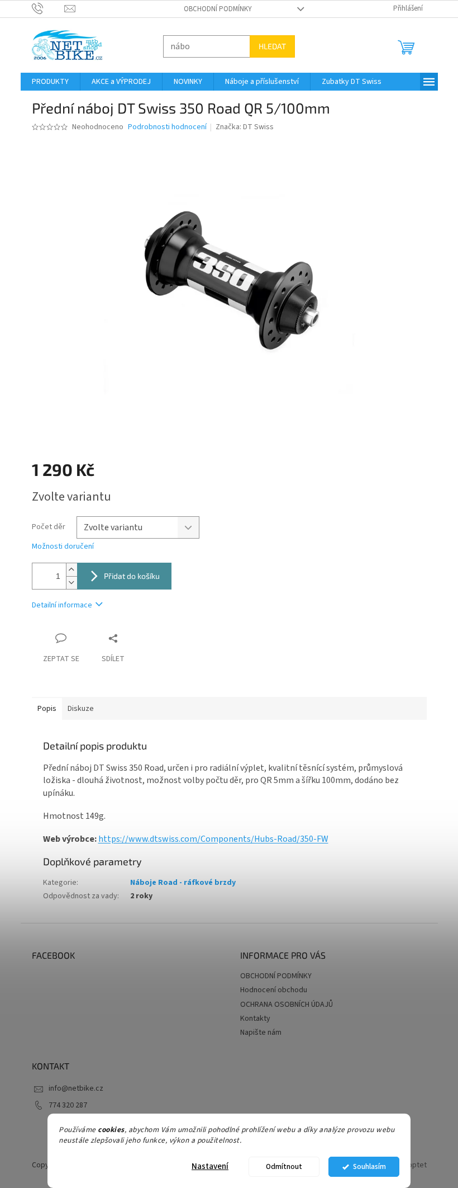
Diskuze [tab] (76, 708)
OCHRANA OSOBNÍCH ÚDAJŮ (282, 1004)
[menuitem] (45, 82)
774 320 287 (63, 1105)
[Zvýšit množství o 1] (67, 569)
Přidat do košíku (127, 576)
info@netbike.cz (71, 1088)
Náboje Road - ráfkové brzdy (178, 882)
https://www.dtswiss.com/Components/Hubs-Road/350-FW (209, 839)
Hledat (268, 46)
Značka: (241, 127)
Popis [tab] (42, 708)
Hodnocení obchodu (269, 990)
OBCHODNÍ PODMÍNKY (213, 9)
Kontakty (251, 1018)
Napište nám (257, 1032)
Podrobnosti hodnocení (162, 127)
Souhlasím (365, 1166)
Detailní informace (57, 605)
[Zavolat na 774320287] (43, 8)
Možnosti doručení (58, 546)
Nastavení (206, 1166)
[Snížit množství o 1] (67, 582)
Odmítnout (280, 1166)
